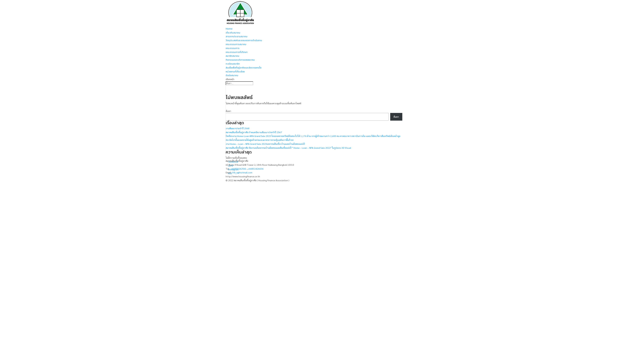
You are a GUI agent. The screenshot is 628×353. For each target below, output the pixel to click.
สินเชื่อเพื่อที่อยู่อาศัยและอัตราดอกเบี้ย (244, 67)
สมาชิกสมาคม (232, 56)
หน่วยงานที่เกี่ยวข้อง (235, 71)
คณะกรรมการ (232, 48)
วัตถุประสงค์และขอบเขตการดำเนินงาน (244, 40)
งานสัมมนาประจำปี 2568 (237, 128)
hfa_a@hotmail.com (242, 172)
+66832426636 (255, 168)
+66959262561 (239, 168)
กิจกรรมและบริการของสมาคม (240, 60)
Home (229, 29)
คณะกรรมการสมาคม (236, 44)
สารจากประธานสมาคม (236, 36)
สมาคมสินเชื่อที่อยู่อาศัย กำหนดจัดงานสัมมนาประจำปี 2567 (254, 132)
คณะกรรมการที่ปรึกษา (237, 52)
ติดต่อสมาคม (232, 75)
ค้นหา (228, 110)
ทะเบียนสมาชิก (233, 64)
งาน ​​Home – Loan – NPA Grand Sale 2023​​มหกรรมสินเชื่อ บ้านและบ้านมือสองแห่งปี (265, 143)
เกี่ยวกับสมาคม (233, 32)
